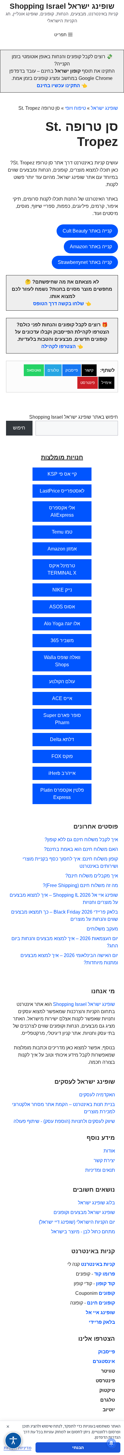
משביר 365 (62, 640)
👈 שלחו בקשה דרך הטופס (62, 303)
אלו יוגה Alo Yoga (62, 623)
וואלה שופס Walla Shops (62, 661)
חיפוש (19, 427)
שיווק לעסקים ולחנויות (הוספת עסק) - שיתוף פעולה (64, 1121)
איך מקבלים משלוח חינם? (91, 875)
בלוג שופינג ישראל (96, 1202)
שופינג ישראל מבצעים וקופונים (84, 1212)
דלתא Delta (62, 739)
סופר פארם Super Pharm (62, 719)
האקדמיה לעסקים (97, 1094)
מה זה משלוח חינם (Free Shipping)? (80, 885)
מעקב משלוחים (102, 928)
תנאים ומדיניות (100, 1170)
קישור (89, 370)
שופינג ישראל (104, 108)
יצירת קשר (104, 1160)
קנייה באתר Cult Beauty (87, 230)
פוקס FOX (62, 756)
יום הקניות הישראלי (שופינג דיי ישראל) (77, 1222)
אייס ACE (62, 698)
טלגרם (53, 370)
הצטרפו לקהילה (58, 346)
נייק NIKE (62, 589)
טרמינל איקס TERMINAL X (62, 569)
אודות (109, 1150)
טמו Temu (62, 531)
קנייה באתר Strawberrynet (85, 262)
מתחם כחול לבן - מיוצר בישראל (83, 1231)
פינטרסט (87, 382)
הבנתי (78, 1447)
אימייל (106, 382)
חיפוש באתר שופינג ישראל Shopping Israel (73, 417)
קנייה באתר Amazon (91, 246)
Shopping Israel (70, 1004)
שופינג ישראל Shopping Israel (62, 6)
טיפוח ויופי (75, 108)
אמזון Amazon (62, 548)
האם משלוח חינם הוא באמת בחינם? (81, 849)
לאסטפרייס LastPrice (62, 490)
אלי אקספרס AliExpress (62, 511)
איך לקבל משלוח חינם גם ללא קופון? (81, 839)
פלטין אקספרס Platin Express (62, 794)
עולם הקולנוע (62, 681)
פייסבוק (71, 370)
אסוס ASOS (62, 606)
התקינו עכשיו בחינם (58, 85)
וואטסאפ (34, 370)
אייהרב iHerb (62, 773)
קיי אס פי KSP (62, 474)
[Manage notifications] (111, 1443)
